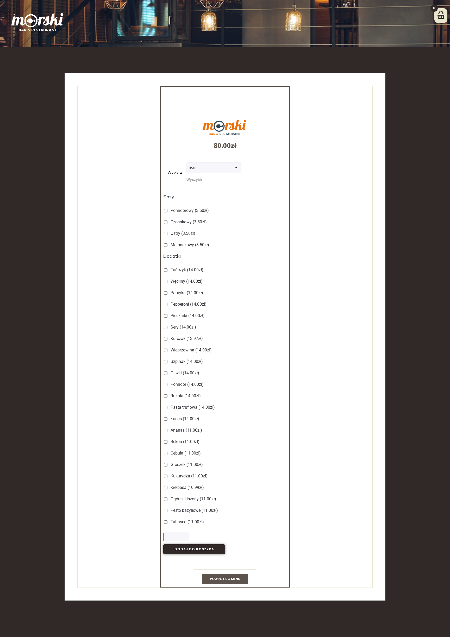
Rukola (185, 395)
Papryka (186, 292)
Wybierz (174, 172)
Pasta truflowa (192, 407)
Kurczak (186, 338)
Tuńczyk (186, 269)
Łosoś (184, 418)
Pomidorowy (189, 210)
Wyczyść (194, 179)
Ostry (182, 233)
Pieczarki (187, 315)
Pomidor (187, 384)
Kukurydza (189, 476)
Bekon (184, 441)
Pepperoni (188, 304)
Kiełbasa (187, 487)
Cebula (185, 453)
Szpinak (186, 361)
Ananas (186, 430)
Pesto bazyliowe (194, 510)
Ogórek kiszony (193, 498)
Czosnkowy (188, 221)
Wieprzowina (191, 350)
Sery (183, 327)
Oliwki (184, 372)
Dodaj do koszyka (194, 549)
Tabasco (187, 521)
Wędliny (186, 281)
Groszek (186, 464)
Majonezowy (189, 244)
